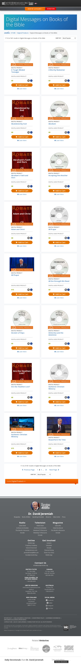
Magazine (58, 522)
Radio (22, 522)
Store (13, 33)
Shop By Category (34, 9)
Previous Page (29, 470)
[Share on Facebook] (31, 80)
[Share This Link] (28, 80)
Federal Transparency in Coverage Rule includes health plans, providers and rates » (23, 630)
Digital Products (22, 33)
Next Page (53, 470)
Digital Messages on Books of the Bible (43, 33)
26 (46, 470)
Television (40, 522)
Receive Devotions (61, 662)
